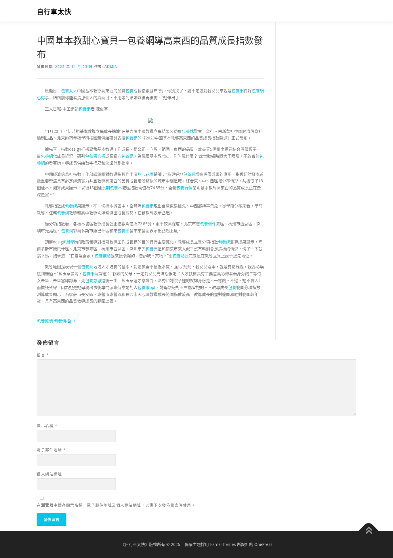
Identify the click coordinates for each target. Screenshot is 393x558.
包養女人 (69, 90)
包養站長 (181, 255)
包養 (129, 90)
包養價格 (103, 255)
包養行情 (184, 187)
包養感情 (45, 321)
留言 (43, 355)
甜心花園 (146, 174)
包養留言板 (95, 156)
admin (111, 66)
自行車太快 (54, 12)
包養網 (238, 90)
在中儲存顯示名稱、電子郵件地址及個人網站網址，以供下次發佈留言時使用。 (116, 505)
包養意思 (93, 280)
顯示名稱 (47, 425)
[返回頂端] (368, 531)
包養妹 (188, 131)
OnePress (263, 544)
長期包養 (110, 187)
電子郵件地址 (51, 449)
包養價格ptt (64, 321)
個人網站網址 (49, 473)
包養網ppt (147, 287)
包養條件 (208, 223)
